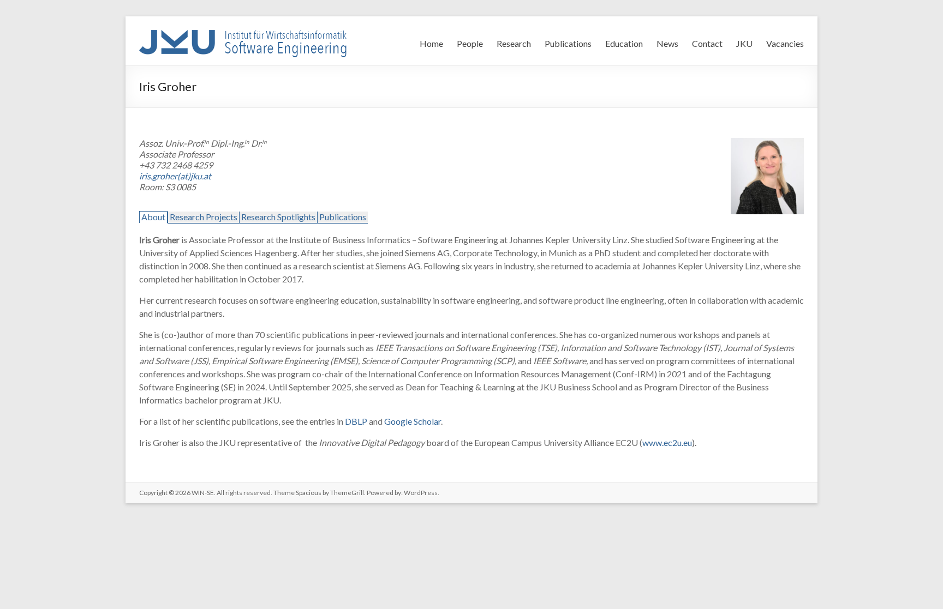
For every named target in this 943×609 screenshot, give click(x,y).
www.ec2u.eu (667, 442)
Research (514, 43)
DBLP (356, 421)
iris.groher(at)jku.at (175, 176)
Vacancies (785, 43)
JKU (744, 43)
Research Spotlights (278, 217)
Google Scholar (412, 421)
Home (431, 43)
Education (624, 43)
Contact (707, 43)
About (153, 217)
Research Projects (203, 217)
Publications (568, 43)
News (667, 43)
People (470, 43)
